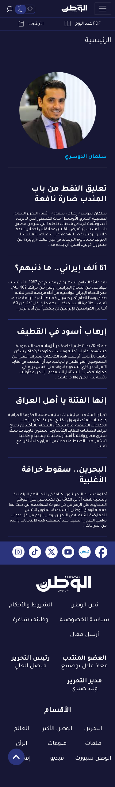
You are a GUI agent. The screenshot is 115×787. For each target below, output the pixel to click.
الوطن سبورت (93, 759)
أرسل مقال (84, 635)
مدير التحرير (84, 681)
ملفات (93, 744)
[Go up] (13, 760)
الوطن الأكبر (57, 729)
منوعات (57, 744)
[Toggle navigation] (102, 8)
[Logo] (74, 8)
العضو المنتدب (84, 658)
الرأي (21, 744)
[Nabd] (85, 553)
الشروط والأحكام (30, 605)
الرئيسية (98, 41)
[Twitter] (51, 553)
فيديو (57, 759)
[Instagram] (18, 553)
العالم (21, 729)
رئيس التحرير (30, 658)
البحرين (93, 729)
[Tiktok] (35, 553)
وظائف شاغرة (30, 620)
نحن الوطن (84, 605)
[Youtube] (68, 553)
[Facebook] (101, 553)
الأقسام (57, 711)
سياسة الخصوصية (84, 620)
